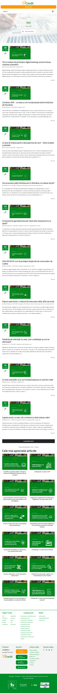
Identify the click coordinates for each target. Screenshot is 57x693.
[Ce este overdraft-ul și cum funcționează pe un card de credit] (20, 370)
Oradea (4, 620)
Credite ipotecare (25, 344)
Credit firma (42, 620)
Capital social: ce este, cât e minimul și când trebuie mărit (26, 417)
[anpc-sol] (44, 686)
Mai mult (53, 80)
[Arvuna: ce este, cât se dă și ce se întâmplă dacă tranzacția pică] (14, 514)
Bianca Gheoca (7, 382)
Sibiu (12, 620)
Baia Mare (13, 616)
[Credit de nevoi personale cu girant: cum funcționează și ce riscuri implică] (42, 564)
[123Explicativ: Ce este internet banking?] (42, 540)
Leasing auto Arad (25, 626)
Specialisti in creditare (33, 661)
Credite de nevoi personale (34, 185)
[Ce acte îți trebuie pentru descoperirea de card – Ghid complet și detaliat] (20, 133)
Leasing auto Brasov (25, 634)
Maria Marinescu (7, 107)
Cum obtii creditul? (34, 658)
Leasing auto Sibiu (25, 624)
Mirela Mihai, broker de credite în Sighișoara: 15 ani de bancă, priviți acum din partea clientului (42, 525)
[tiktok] (51, 649)
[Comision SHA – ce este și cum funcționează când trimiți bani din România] (20, 93)
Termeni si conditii (34, 652)
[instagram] (46, 649)
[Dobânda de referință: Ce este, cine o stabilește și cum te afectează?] (20, 330)
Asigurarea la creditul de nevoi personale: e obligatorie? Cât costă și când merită (42, 498)
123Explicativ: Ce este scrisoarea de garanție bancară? (42, 599)
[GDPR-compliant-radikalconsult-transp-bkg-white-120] (12, 681)
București (13, 624)
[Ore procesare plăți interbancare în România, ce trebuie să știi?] (20, 173)
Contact (32, 665)
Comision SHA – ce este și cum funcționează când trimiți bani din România (27, 103)
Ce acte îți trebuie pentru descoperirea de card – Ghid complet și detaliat (28, 144)
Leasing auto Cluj (24, 618)
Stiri (22, 67)
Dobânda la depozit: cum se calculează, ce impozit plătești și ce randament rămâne (14, 599)
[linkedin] (49, 649)
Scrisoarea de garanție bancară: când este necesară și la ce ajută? (26, 222)
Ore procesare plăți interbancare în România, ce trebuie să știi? (28, 183)
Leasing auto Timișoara (26, 620)
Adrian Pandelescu (8, 226)
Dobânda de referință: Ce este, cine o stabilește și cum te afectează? (25, 340)
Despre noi (32, 656)
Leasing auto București (26, 632)
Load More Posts (28, 441)
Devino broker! (28, 7)
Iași (11, 622)
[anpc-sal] (44, 683)
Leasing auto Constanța (26, 622)
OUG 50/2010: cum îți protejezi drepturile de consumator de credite (27, 262)
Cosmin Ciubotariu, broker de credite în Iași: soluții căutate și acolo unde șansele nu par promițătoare (15, 499)
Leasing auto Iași (24, 628)
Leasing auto (42, 616)
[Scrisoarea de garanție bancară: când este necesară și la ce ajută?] (20, 211)
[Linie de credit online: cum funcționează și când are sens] (14, 564)
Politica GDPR (33, 650)
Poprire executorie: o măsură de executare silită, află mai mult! (28, 301)
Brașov (4, 622)
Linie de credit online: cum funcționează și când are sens (14, 575)
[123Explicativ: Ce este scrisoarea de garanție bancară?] (42, 588)
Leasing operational (44, 618)
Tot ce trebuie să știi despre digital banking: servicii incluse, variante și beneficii (26, 63)
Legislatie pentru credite (35, 226)
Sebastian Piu (7, 185)
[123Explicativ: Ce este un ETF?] (42, 462)
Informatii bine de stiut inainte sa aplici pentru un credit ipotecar (38, 304)
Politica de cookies (34, 654)
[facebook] (43, 649)
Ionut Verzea (6, 67)
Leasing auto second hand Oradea (27, 638)
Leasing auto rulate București (28, 616)
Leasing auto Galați (25, 630)
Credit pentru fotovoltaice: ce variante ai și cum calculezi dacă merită (14, 550)
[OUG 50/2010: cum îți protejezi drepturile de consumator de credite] (20, 251)
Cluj (3, 616)
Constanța (5, 624)
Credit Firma (26, 226)
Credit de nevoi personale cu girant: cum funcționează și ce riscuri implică (42, 575)
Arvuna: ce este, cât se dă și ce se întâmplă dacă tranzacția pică (14, 524)
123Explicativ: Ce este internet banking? (42, 549)
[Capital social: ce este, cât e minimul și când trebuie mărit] (20, 408)
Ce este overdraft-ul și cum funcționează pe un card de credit (27, 380)
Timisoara (4, 618)
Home (27, 26)
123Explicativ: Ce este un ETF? (42, 471)
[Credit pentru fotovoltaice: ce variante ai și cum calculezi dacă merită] (14, 540)
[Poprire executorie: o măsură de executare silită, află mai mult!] (20, 292)
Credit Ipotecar (25, 185)
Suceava (13, 618)
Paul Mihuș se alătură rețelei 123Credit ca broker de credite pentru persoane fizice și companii (14, 473)
